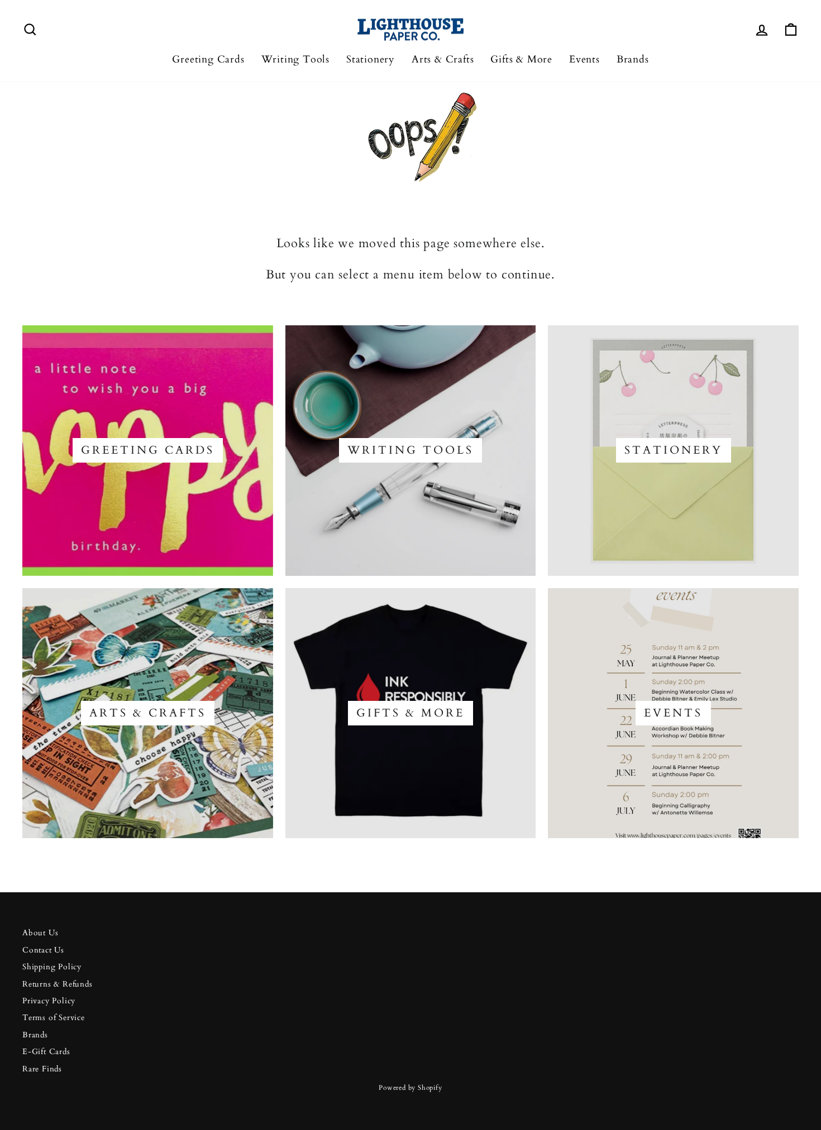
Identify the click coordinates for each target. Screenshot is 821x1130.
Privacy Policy (48, 1001)
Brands (633, 59)
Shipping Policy (52, 967)
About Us (40, 933)
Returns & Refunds (57, 984)
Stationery (370, 59)
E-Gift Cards (46, 1052)
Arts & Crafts (443, 59)
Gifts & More (521, 59)
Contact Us (43, 950)
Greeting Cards (208, 59)
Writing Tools (295, 59)
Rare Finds (42, 1069)
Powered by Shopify (410, 1087)
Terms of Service (53, 1018)
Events (584, 59)
